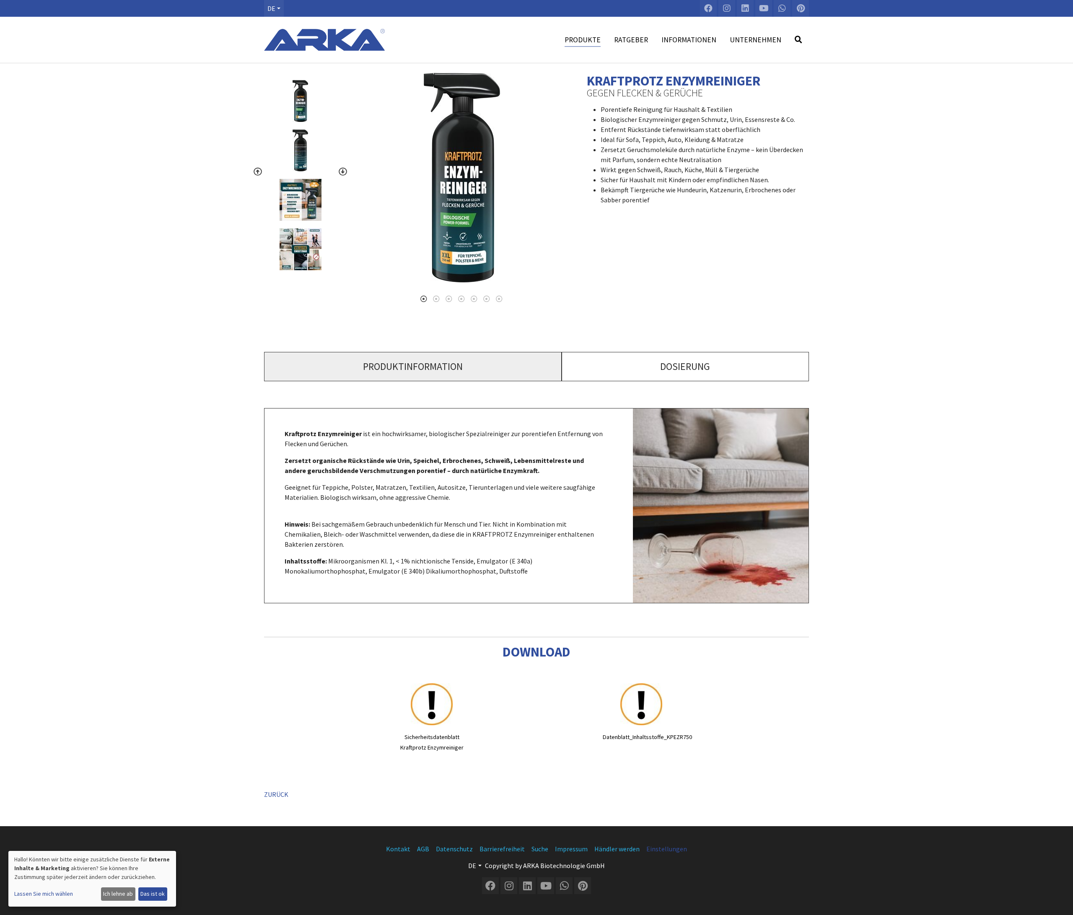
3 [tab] (449, 299)
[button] (274, 8)
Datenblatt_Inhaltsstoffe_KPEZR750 (647, 737)
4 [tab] (461, 299)
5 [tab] (474, 299)
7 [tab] (499, 299)
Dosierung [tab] (685, 366)
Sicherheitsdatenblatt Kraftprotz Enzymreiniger (432, 742)
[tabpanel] (462, 177)
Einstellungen (666, 849)
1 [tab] (424, 299)
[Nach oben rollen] (1059, 901)
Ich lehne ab (118, 893)
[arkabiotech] (324, 40)
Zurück (276, 794)
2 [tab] (436, 299)
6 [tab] (486, 299)
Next (343, 172)
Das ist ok (152, 893)
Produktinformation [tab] (413, 366)
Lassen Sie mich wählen (43, 893)
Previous (258, 172)
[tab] (413, 366)
